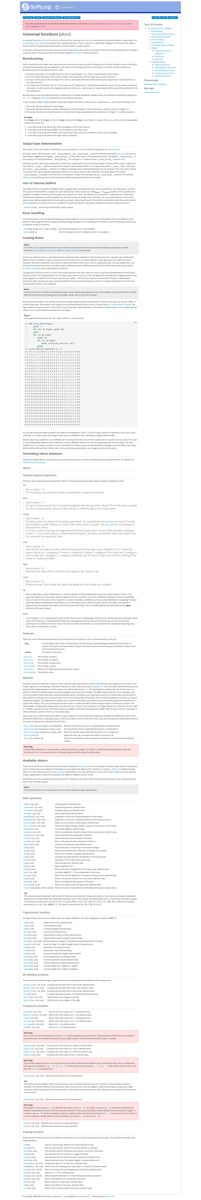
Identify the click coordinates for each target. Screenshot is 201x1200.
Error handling (157, 39)
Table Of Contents (153, 24)
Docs (38, 17)
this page (91, 23)
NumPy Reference (71, 17)
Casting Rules (157, 42)
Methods (159, 59)
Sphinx (107, 1196)
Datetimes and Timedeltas (155, 84)
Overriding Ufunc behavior (162, 45)
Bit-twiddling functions (165, 70)
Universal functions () (160, 28)
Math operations (162, 64)
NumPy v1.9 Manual (52, 17)
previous (172, 17)
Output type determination (163, 34)
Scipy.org (28, 17)
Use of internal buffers (161, 36)
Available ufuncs (158, 62)
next (163, 17)
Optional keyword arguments (163, 52)
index (155, 17)
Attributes (159, 56)
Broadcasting (157, 31)
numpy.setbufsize (152, 92)
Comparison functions (164, 73)
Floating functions (163, 76)
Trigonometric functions (165, 67)
